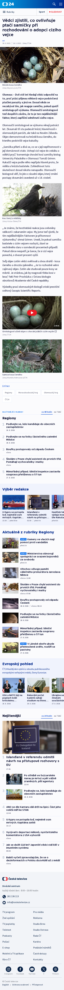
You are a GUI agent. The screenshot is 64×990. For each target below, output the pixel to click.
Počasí (5, 941)
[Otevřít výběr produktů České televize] (60, 4)
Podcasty (7, 935)
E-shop (6, 947)
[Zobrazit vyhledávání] (54, 4)
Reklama (37, 917)
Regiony (8, 392)
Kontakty (38, 959)
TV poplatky (8, 923)
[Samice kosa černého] (32, 356)
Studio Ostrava (40, 929)
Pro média (38, 911)
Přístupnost (37, 984)
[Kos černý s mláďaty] (32, 199)
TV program (8, 911)
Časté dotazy (39, 953)
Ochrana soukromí (20, 984)
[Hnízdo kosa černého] (32, 65)
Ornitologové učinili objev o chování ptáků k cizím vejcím (28, 331)
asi (3, 40)
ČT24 (7, 399)
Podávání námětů (42, 947)
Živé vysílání (8, 917)
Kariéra (37, 941)
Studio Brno (39, 923)
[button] (32, 312)
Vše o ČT (6, 959)
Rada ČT (37, 935)
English (5, 984)
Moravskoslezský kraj (28, 392)
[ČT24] (8, 4)
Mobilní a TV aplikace (13, 953)
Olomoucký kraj (51, 392)
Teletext (6, 929)
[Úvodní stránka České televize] (14, 878)
